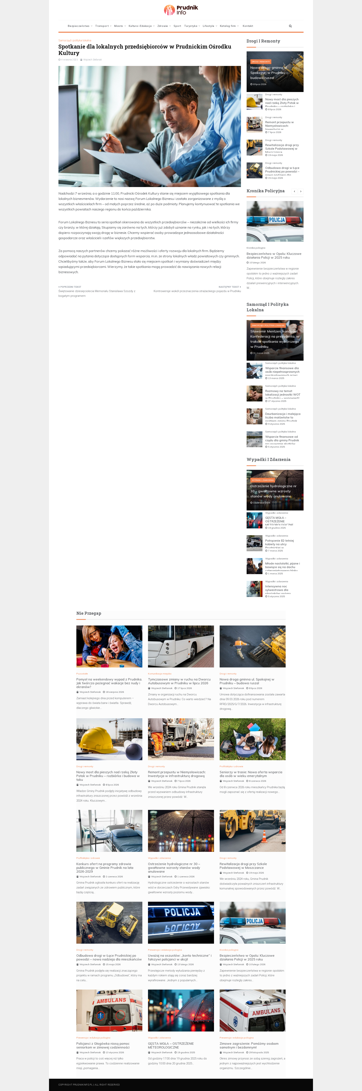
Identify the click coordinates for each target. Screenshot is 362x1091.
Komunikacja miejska (159, 673)
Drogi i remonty (261, 61)
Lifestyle (208, 25)
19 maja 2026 (275, 155)
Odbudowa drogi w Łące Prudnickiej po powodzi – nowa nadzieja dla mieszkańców (282, 173)
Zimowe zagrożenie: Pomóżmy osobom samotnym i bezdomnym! (249, 1045)
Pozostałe (82, 673)
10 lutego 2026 (257, 262)
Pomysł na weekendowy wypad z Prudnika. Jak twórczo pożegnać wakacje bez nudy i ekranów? (109, 683)
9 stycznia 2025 (276, 423)
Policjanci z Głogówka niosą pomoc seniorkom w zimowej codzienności (103, 1045)
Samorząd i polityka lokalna (74, 40)
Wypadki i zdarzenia (263, 480)
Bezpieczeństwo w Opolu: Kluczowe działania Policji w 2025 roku (274, 255)
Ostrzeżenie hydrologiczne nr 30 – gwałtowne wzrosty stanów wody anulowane (273, 491)
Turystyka (190, 25)
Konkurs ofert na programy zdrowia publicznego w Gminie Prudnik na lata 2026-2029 (104, 867)
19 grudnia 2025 (277, 527)
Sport (177, 25)
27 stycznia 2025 (277, 401)
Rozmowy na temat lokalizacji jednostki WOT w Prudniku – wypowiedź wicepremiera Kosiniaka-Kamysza (283, 398)
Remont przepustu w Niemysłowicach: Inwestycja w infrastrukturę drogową (281, 127)
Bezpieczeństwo (79, 25)
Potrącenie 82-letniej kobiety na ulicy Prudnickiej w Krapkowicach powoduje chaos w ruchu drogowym (283, 548)
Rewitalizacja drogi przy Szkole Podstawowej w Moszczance (282, 148)
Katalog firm (228, 25)
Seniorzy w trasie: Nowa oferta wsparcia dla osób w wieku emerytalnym (251, 774)
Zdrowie (162, 25)
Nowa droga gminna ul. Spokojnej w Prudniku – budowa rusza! (269, 72)
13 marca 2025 (276, 378)
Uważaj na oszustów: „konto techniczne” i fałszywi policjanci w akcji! (180, 957)
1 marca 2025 (275, 573)
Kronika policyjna (256, 247)
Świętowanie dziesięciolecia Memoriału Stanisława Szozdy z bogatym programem (96, 293)
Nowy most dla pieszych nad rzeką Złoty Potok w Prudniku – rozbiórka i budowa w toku (282, 104)
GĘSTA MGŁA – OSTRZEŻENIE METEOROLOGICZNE (279, 521)
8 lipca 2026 (274, 109)
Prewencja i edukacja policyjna (165, 949)
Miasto (118, 25)
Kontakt (248, 25)
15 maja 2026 (275, 177)
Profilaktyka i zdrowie (231, 766)
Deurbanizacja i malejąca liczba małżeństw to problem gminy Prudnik (283, 417)
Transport (102, 25)
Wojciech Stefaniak (92, 59)
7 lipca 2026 (274, 132)
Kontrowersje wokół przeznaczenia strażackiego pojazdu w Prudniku (197, 291)
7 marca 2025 (275, 550)
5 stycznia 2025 (276, 446)
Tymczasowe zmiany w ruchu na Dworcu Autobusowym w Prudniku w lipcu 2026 (179, 681)
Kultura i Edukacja (140, 25)
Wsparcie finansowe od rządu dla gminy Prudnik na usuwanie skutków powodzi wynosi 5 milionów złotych (282, 444)
